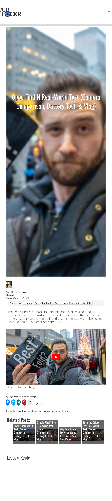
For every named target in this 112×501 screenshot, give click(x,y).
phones (64, 411)
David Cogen (20, 292)
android (22, 411)
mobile (39, 411)
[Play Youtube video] (56, 357)
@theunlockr (10, 295)
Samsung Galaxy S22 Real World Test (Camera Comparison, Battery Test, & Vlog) (91, 430)
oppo (46, 411)
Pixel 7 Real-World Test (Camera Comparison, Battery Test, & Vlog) (23, 432)
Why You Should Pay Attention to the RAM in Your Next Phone (68, 434)
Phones (37, 302)
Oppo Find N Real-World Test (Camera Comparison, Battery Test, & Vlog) (67, 302)
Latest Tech (28, 302)
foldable (31, 411)
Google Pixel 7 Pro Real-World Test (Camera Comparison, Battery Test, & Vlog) (46, 430)
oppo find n (54, 411)
